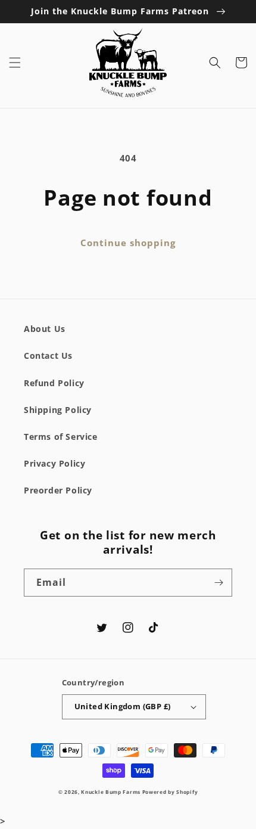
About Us (44, 328)
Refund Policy (54, 383)
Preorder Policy (58, 490)
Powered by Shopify (170, 791)
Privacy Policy (54, 463)
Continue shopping (128, 243)
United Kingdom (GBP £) (122, 706)
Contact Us (48, 355)
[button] (15, 62)
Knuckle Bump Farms (111, 791)
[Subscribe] (218, 583)
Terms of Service (61, 436)
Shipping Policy (58, 409)
